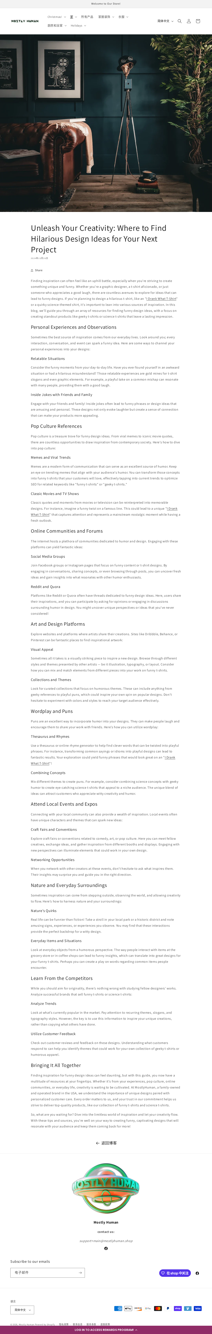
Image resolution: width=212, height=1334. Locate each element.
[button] (106, 1330)
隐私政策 (64, 1324)
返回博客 (109, 1143)
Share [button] (39, 270)
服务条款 (91, 1324)
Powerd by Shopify (45, 1324)
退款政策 (105, 1324)
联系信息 (78, 1324)
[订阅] (80, 1273)
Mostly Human (26, 1324)
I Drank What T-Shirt (161, 298)
